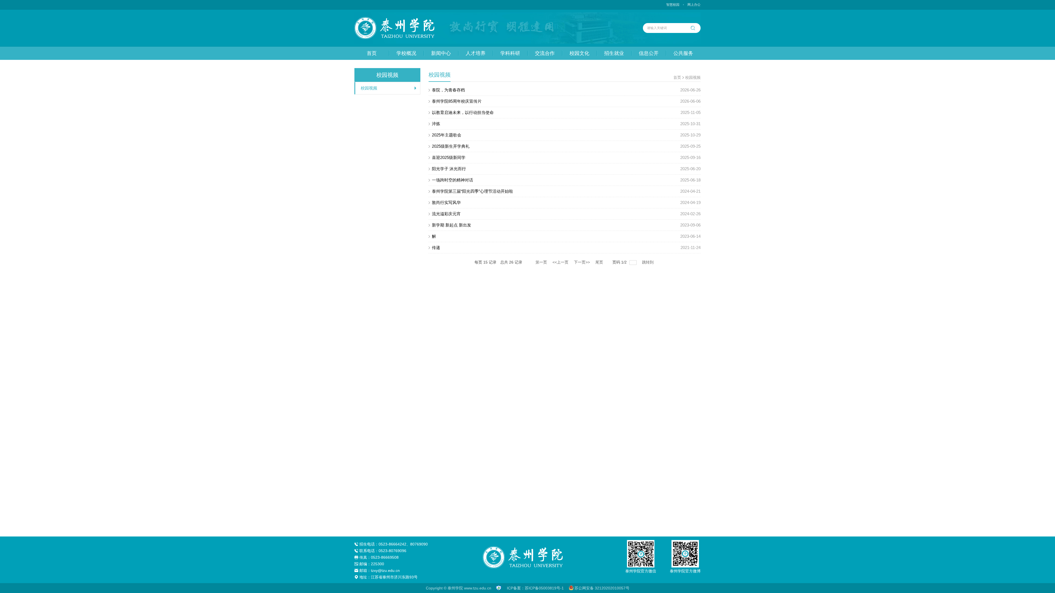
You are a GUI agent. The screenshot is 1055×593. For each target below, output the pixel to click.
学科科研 (510, 53)
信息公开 (649, 53)
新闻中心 (441, 53)
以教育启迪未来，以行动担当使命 (566, 112)
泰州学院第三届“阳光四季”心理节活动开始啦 (566, 191)
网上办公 (694, 5)
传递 (566, 247)
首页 (372, 53)
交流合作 (545, 53)
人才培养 (475, 53)
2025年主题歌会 (566, 135)
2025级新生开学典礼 (566, 146)
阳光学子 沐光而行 (566, 168)
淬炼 (566, 123)
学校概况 (406, 53)
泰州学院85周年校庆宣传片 (566, 101)
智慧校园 (672, 5)
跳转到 (648, 262)
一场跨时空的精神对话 (566, 180)
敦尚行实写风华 (566, 202)
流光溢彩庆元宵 (566, 213)
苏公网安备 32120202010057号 (601, 588)
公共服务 (683, 53)
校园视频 (369, 88)
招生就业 (614, 53)
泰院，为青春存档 (566, 90)
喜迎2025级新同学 (566, 157)
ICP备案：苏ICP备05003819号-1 (535, 588)
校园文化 (579, 53)
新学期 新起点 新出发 (566, 225)
